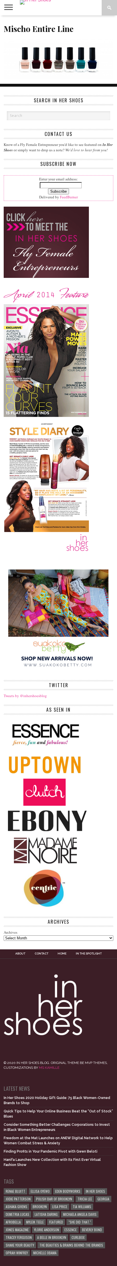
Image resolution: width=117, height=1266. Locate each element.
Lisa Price (59, 1206)
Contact (41, 953)
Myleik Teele (35, 1222)
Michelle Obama (45, 1252)
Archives (10, 932)
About (20, 953)
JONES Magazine (17, 1229)
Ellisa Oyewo (40, 1191)
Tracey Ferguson (19, 1237)
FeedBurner (69, 197)
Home (62, 953)
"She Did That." (79, 1222)
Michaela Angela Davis (80, 1214)
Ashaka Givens (16, 1206)
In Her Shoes (95, 1191)
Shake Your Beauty (20, 1245)
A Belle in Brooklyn (51, 1237)
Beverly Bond (92, 1229)
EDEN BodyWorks (67, 1191)
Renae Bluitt (15, 1191)
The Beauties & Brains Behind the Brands (71, 1245)
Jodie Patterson (18, 1198)
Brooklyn (40, 1206)
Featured (56, 1222)
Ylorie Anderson (46, 1229)
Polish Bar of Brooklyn (54, 1198)
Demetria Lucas (17, 1214)
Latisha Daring (46, 1214)
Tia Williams (82, 1206)
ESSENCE (70, 1229)
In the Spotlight (89, 953)
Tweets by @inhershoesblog (25, 695)
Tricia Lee (85, 1198)
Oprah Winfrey (17, 1252)
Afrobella (13, 1222)
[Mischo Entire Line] (58, 77)
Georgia (103, 1198)
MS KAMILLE (49, 1068)
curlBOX (78, 1237)
